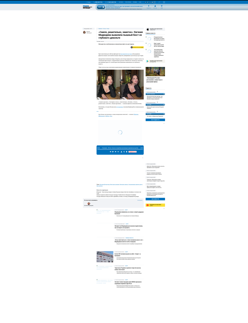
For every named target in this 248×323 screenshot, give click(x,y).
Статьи (104, 28)
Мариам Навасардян (89, 32)
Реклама (135, 2)
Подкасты (149, 8)
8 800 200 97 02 (98, 2)
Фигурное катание (114, 184)
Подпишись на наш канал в (138, 47)
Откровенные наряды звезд (135, 184)
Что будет (149, 104)
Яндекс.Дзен (109, 116)
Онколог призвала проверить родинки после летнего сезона (154, 173)
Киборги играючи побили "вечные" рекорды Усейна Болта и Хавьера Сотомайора (116, 194)
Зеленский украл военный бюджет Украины (155, 107)
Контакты (121, 2)
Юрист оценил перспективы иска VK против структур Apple (159, 45)
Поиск (159, 2)
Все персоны (140, 200)
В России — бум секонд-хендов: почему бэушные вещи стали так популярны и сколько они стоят (119, 192)
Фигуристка (99, 186)
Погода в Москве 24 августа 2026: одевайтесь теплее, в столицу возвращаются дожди (118, 196)
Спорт (108, 28)
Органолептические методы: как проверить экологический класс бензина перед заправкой (155, 98)
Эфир (162, 8)
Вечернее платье (124, 184)
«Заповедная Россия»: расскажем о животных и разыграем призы (154, 80)
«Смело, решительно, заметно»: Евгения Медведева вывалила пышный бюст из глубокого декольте (121, 35)
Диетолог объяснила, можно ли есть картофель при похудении (155, 167)
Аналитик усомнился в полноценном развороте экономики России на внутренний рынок (156, 194)
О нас (140, 2)
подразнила (119, 107)
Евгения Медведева (126, 54)
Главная (100, 28)
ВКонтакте (101, 116)
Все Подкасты (155, 119)
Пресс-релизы (128, 2)
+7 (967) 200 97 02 (111, 2)
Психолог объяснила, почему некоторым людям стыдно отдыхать (156, 180)
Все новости (155, 199)
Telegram (136, 114)
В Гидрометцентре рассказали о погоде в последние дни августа (159, 38)
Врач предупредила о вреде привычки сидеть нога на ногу (154, 187)
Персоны (155, 8)
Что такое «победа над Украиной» (155, 116)
